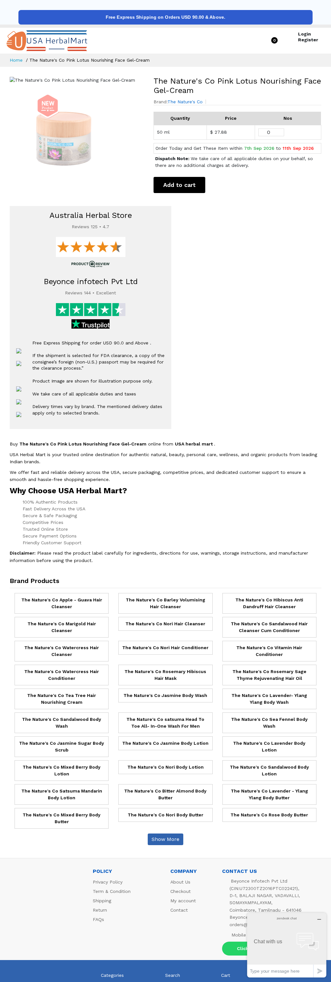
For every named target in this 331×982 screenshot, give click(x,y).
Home (16, 60)
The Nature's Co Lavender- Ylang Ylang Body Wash (269, 699)
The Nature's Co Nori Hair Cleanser (165, 623)
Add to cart (179, 184)
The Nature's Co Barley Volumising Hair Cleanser (165, 603)
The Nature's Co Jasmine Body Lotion (165, 743)
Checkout (180, 891)
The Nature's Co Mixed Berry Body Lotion (62, 770)
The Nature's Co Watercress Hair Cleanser (61, 651)
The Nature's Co (185, 101)
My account (183, 900)
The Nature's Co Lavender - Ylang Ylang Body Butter (269, 794)
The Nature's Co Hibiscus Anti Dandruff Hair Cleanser (269, 603)
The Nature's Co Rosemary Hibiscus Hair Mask (165, 675)
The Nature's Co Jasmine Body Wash (165, 695)
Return (100, 910)
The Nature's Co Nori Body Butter (165, 814)
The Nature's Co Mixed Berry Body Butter (62, 818)
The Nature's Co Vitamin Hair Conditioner (269, 651)
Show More (165, 839)
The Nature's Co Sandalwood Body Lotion (269, 770)
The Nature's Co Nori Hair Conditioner (165, 647)
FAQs (98, 919)
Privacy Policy (108, 882)
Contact (179, 910)
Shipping (102, 900)
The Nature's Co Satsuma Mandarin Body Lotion (61, 794)
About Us (180, 882)
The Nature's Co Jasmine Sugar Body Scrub (61, 746)
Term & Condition (112, 891)
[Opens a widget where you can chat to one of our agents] (287, 945)
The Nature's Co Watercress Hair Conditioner (61, 675)
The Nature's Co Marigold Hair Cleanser (61, 627)
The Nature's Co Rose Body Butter (269, 814)
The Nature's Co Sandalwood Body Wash (61, 723)
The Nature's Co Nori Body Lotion (165, 767)
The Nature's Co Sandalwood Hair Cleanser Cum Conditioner (269, 627)
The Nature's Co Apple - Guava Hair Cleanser (61, 603)
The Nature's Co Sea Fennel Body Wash (269, 723)
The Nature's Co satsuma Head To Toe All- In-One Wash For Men (165, 723)
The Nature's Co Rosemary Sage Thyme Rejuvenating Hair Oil (269, 675)
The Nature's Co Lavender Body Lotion (269, 746)
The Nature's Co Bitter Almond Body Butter (165, 794)
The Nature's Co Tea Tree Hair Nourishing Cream (61, 699)
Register (308, 39)
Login (304, 33)
